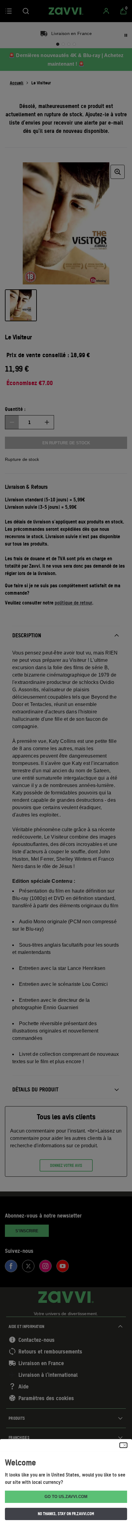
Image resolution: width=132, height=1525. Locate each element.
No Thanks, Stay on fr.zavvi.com (66, 1513)
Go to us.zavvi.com (66, 1496)
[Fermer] (123, 1445)
